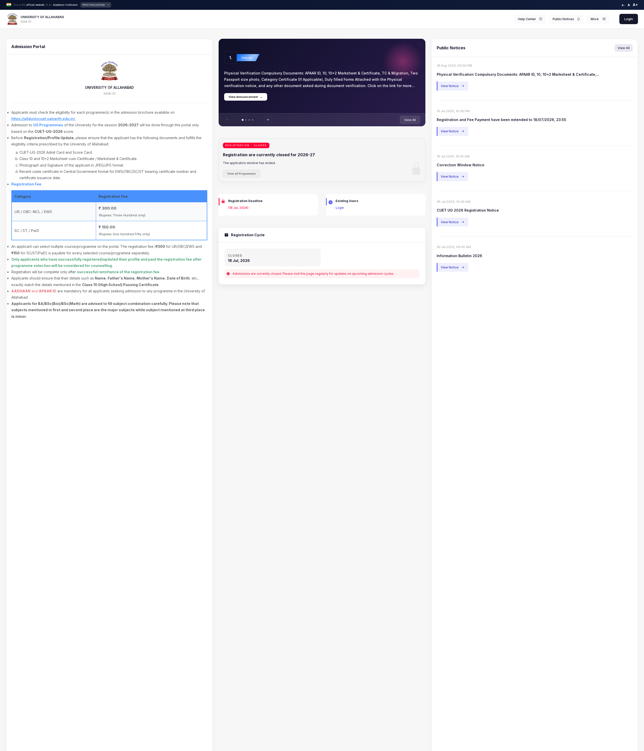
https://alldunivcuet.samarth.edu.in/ (43, 118)
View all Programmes (241, 173)
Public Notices (563, 19)
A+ (635, 5)
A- (623, 5)
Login (628, 19)
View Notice (452, 86)
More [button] (595, 19)
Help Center (527, 19)
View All (410, 120)
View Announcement (246, 96)
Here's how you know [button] (94, 5)
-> (267, 119)
